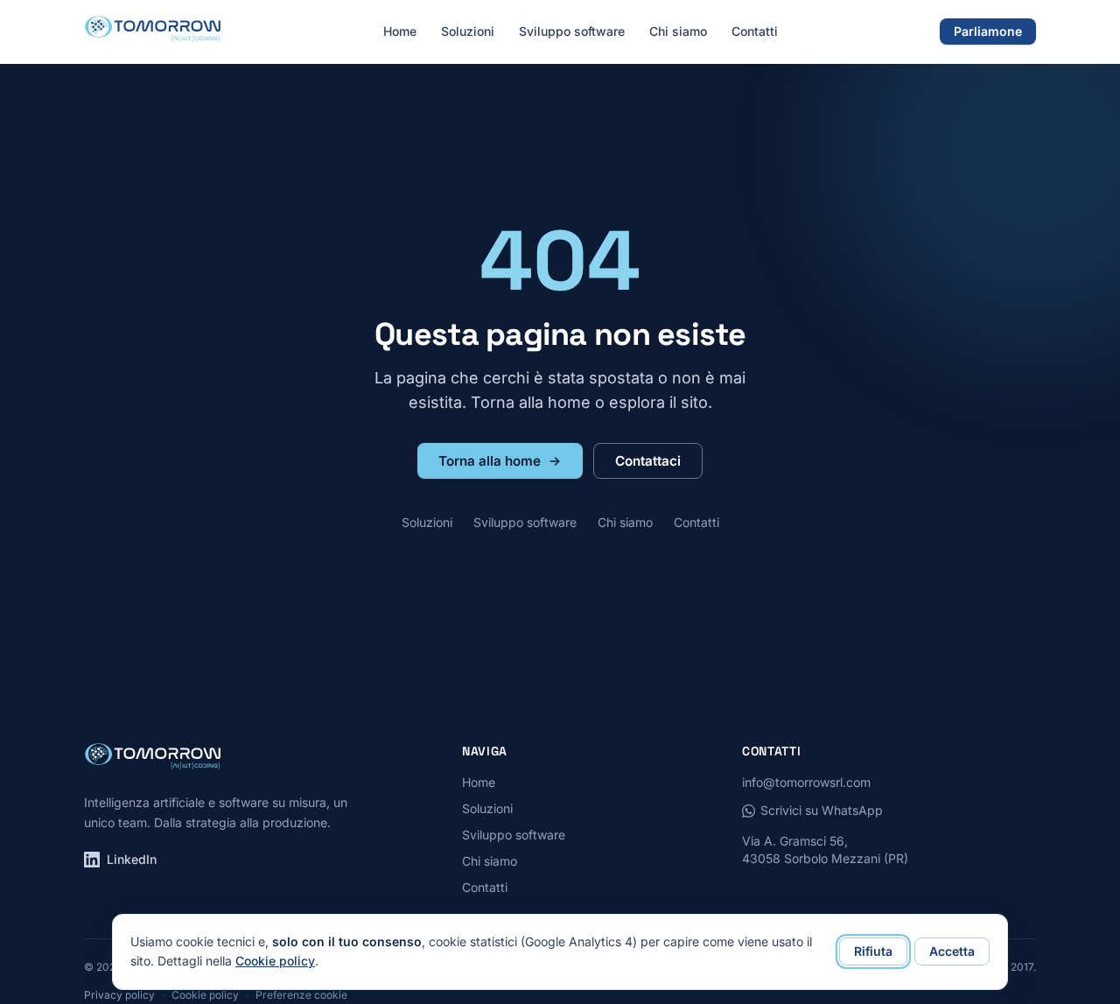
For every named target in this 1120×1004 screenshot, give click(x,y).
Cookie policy (275, 960)
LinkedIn (132, 859)
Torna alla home (489, 461)
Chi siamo (678, 31)
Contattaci (648, 461)
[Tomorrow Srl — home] (152, 31)
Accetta (952, 951)
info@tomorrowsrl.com (806, 782)
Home (399, 31)
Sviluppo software (572, 31)
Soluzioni (467, 31)
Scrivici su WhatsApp (821, 810)
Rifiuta (873, 951)
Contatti (755, 31)
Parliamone (988, 31)
